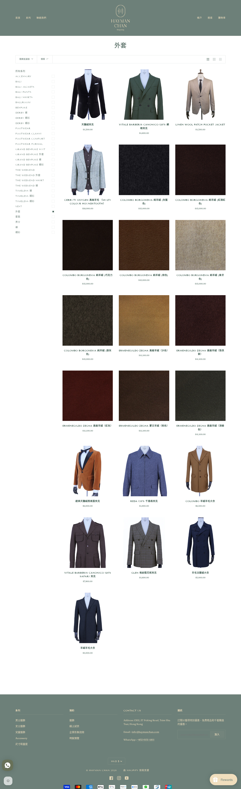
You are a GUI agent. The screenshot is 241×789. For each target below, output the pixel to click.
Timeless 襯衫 (24, 196)
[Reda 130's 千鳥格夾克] (144, 471)
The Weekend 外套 (27, 175)
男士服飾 (20, 720)
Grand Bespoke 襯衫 (29, 164)
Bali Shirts (24, 97)
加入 (217, 734)
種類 (43, 59)
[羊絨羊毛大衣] (88, 618)
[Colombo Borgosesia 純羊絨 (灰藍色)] (144, 170)
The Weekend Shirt (29, 180)
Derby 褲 (21, 112)
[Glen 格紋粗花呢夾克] (144, 542)
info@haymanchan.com (145, 731)
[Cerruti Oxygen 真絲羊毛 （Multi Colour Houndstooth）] (88, 170)
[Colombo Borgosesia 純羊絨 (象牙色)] (200, 245)
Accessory (23, 76)
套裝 (17, 216)
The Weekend (25, 170)
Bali (18, 81)
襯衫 (17, 232)
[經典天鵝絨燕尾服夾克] (88, 471)
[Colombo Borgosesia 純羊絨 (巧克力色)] (88, 245)
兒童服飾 (20, 732)
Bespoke (21, 107)
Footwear (23, 128)
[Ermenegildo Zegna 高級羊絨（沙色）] (144, 320)
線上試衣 (74, 726)
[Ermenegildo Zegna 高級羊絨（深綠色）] (200, 396)
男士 (17, 222)
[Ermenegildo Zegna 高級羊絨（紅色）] (88, 396)
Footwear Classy (28, 133)
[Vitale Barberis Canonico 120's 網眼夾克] (144, 94)
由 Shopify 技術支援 (136, 770)
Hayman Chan (100, 770)
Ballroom (23, 102)
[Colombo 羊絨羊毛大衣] (200, 471)
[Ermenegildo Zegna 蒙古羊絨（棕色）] (144, 396)
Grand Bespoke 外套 (29, 154)
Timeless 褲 (23, 190)
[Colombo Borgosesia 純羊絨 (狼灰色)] (88, 320)
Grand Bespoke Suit (30, 149)
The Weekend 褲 (26, 185)
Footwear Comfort (30, 138)
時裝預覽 (74, 738)
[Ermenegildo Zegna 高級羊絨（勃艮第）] (200, 320)
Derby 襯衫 (22, 117)
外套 (17, 211)
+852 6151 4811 (145, 739)
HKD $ (115, 761)
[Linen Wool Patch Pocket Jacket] (200, 94)
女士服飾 (20, 726)
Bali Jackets (24, 86)
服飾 (71, 720)
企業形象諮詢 (76, 732)
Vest (18, 206)
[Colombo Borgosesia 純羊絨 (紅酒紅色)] (200, 170)
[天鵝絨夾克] (88, 94)
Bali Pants (23, 91)
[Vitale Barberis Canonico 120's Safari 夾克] (88, 542)
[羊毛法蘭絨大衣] (200, 542)
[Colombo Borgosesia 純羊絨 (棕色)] (144, 245)
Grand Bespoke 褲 (28, 159)
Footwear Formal (29, 143)
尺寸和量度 (21, 743)
